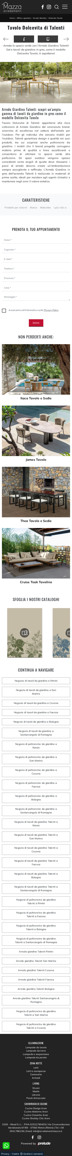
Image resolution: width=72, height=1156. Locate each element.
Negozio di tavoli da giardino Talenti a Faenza (36, 862)
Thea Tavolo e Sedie (36, 521)
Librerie (36, 1094)
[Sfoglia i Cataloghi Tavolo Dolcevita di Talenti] (48, 39)
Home (12, 18)
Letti (36, 1067)
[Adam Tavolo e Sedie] (6, 39)
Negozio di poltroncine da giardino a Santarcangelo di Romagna (36, 810)
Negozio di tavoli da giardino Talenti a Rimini (36, 823)
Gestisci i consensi (33, 1153)
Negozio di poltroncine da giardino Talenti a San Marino (36, 1013)
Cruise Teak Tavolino (36, 582)
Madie (36, 1091)
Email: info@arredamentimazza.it (44, 1131)
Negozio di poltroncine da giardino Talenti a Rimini (36, 901)
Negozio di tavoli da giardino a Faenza (36, 712)
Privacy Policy (51, 310)
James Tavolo (36, 460)
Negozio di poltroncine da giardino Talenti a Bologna (36, 927)
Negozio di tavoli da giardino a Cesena (36, 703)
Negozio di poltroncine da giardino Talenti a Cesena (36, 1026)
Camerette (36, 1074)
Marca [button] (33, 207)
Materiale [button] (45, 207)
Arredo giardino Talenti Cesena (36, 970)
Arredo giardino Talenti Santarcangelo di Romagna (36, 1000)
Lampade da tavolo (36, 1047)
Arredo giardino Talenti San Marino (36, 960)
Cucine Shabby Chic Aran (36, 1118)
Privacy (5, 1153)
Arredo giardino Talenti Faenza (36, 979)
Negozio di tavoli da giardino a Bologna (36, 721)
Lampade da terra (36, 1050)
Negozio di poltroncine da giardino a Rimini (36, 745)
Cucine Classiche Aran (36, 1115)
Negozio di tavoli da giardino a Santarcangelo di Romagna (36, 733)
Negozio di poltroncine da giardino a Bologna (36, 797)
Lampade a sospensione (36, 1054)
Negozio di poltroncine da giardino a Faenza (36, 784)
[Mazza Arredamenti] (11, 7)
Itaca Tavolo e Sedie (36, 398)
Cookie (15, 1153)
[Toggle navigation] (64, 7)
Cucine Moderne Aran (36, 1111)
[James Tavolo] (36, 431)
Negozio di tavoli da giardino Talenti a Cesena (36, 849)
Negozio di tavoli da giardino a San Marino (36, 692)
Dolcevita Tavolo (55, 18)
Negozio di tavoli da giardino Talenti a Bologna (36, 875)
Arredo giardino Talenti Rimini (36, 951)
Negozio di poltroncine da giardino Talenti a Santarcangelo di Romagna (36, 940)
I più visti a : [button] (60, 207)
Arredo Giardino (40, 18)
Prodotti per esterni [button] (16, 207)
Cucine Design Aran (36, 1108)
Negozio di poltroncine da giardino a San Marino (36, 758)
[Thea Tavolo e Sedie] (36, 492)
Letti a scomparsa (36, 1071)
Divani (36, 1088)
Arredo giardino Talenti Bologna (36, 988)
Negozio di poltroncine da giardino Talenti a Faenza (36, 914)
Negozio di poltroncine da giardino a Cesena (36, 771)
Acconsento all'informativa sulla (34, 310)
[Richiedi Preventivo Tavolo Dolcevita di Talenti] (24, 39)
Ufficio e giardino (24, 18)
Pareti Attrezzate (35, 1098)
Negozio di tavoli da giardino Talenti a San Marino (36, 836)
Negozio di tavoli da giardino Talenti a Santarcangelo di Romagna (36, 888)
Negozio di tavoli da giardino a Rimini (36, 680)
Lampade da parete (36, 1057)
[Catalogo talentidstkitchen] (24, 633)
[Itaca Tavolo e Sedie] (36, 369)
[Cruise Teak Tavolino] (36, 553)
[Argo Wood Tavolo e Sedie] (66, 39)
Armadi (36, 1077)
